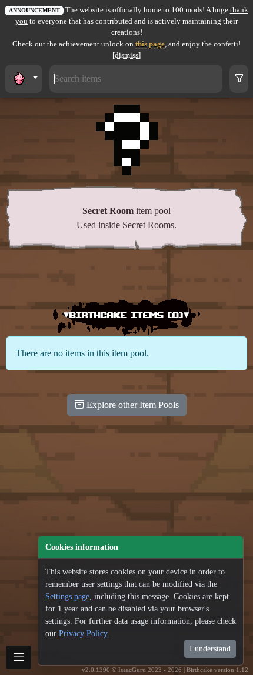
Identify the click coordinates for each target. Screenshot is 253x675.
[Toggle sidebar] (18, 657)
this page (150, 44)
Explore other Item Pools (131, 405)
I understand (210, 648)
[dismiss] (126, 55)
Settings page (67, 596)
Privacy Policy (83, 633)
